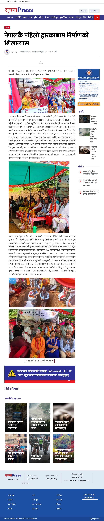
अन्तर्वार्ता (35, 508)
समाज (25, 17)
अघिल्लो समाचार (34, 361)
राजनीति (18, 17)
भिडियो (90, 17)
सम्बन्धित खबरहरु (13, 399)
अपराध (58, 508)
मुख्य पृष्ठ (11, 495)
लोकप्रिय (81, 167)
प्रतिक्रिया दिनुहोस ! (12, 389)
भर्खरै (81, 112)
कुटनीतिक (63, 17)
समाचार (10, 17)
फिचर (10, 508)
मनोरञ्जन (35, 499)
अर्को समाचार (47, 361)
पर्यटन (41, 17)
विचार (47, 17)
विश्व (84, 17)
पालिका (59, 495)
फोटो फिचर (12, 504)
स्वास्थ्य (71, 17)
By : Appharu (95, 518)
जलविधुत (54, 17)
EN (97, 17)
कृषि (35, 17)
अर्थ (30, 17)
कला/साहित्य (36, 504)
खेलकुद (79, 17)
